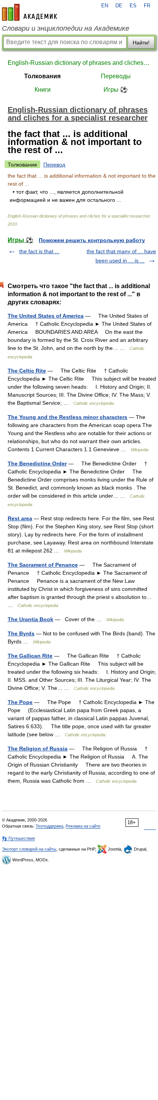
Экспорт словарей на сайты (29, 849)
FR (147, 5)
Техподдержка (49, 826)
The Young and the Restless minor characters (67, 417)
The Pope (20, 702)
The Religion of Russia (37, 748)
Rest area (20, 518)
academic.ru (29, 12)
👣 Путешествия (18, 838)
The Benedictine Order (37, 463)
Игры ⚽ (116, 89)
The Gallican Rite (30, 656)
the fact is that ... (39, 251)
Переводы (116, 76)
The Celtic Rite (27, 371)
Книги (43, 89)
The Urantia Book (30, 619)
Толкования (42, 76)
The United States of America (46, 316)
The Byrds (21, 633)
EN (104, 5)
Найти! (141, 43)
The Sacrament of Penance (43, 565)
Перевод (54, 165)
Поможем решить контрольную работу (92, 240)
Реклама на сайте (83, 826)
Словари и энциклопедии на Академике (65, 28)
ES (133, 5)
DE (118, 5)
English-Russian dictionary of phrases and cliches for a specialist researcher (79, 62)
